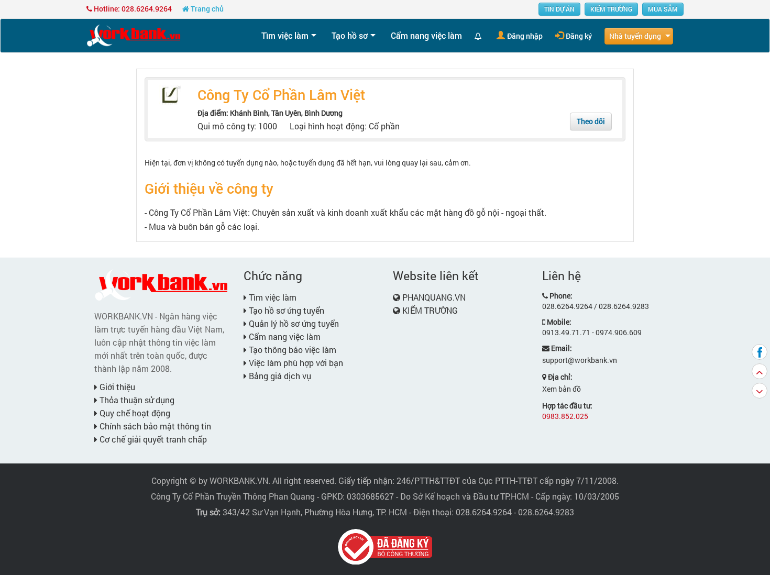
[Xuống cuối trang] (759, 391)
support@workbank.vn (579, 360)
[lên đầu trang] (759, 371)
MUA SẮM (663, 9)
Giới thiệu (116, 386)
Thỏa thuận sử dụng (135, 399)
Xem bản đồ (561, 389)
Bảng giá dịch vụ (279, 375)
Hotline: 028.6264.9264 (132, 9)
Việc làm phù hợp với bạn (295, 362)
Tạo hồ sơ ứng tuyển (285, 310)
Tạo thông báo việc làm (291, 349)
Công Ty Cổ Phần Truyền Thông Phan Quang (233, 496)
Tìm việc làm (285, 35)
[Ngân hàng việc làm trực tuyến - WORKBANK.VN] (133, 35)
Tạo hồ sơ (350, 35)
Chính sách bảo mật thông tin (154, 426)
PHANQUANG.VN (434, 297)
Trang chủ (206, 9)
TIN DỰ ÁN (559, 9)
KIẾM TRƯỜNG (611, 9)
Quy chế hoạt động (133, 412)
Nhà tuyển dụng (635, 36)
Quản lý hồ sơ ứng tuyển (293, 323)
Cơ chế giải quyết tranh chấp (152, 439)
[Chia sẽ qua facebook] (759, 352)
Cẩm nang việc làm (426, 35)
